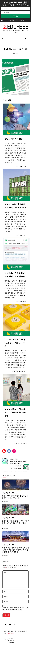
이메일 (6, 596)
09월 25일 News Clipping (9, 518)
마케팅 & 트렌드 (22, 631)
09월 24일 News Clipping (9, 545)
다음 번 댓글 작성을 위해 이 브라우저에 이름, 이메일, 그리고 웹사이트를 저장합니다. (15, 608)
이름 (5, 591)
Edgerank (11, 642)
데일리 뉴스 (10, 633)
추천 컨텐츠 (14, 631)
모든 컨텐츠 (7, 631)
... (19, 498)
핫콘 (5, 633)
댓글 (5, 572)
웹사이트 (6, 601)
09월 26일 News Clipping (9, 493)
